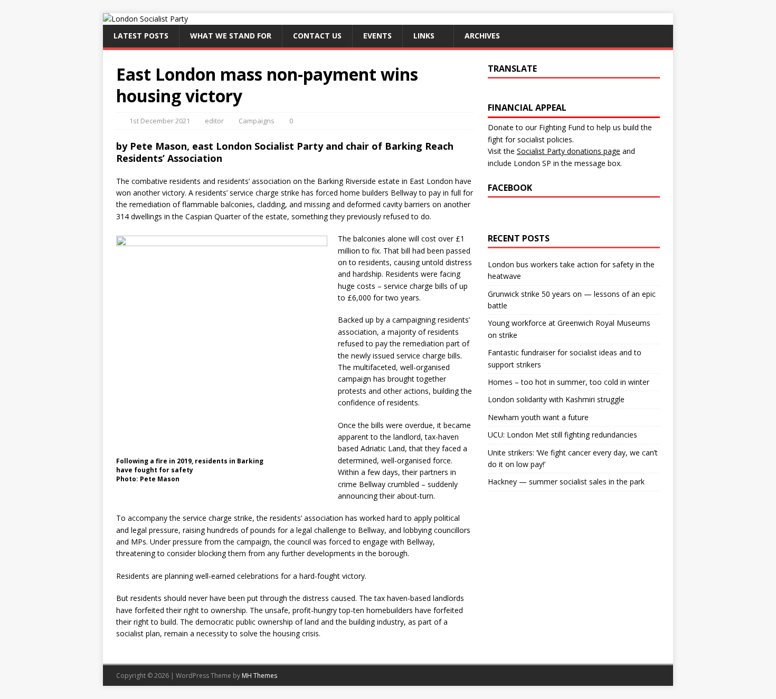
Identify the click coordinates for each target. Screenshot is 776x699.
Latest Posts (140, 36)
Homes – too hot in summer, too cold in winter (568, 382)
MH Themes (259, 675)
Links (423, 36)
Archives (482, 36)
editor (214, 120)
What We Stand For (230, 36)
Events (377, 36)
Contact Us (317, 36)
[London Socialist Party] (145, 19)
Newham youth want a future (538, 417)
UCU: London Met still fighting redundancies (562, 435)
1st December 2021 (159, 120)
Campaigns (257, 120)
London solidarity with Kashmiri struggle (556, 399)
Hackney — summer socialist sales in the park (566, 482)
